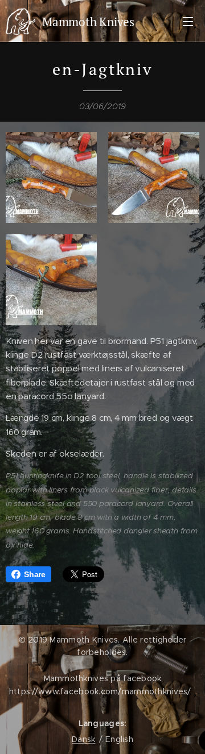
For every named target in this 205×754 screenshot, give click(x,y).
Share (35, 574)
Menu (188, 21)
